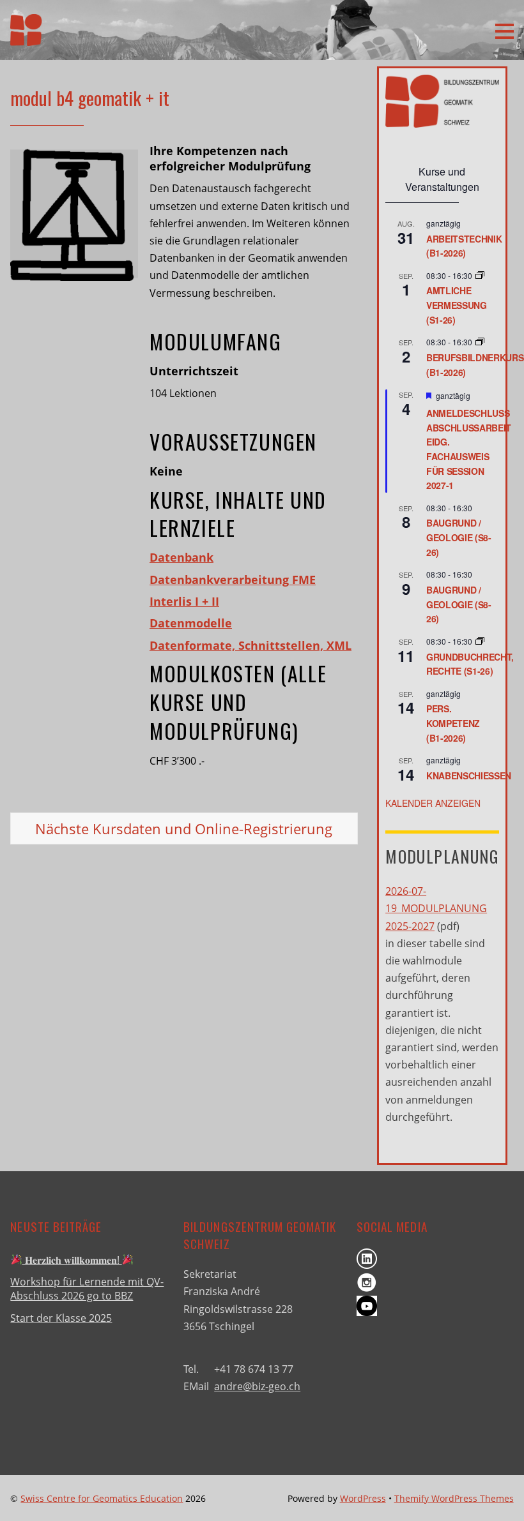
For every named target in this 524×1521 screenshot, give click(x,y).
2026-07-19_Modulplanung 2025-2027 (436, 908)
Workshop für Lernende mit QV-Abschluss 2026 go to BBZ (87, 1289)
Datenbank (181, 557)
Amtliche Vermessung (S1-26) (456, 305)
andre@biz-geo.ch (257, 1386)
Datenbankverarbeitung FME (233, 579)
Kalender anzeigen (433, 803)
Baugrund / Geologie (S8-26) (458, 537)
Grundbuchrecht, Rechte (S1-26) (470, 664)
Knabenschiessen (468, 775)
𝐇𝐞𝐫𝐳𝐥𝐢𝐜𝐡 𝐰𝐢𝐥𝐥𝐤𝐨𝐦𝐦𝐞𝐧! (72, 1260)
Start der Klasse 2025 (61, 1318)
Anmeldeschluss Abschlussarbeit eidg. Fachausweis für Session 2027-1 (468, 449)
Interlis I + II (184, 601)
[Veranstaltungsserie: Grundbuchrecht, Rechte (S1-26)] (479, 641)
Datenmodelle (191, 623)
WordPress (363, 1498)
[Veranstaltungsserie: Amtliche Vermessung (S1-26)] (479, 275)
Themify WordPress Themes (454, 1498)
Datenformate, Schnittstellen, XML (250, 645)
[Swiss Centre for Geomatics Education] (26, 37)
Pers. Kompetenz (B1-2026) (453, 723)
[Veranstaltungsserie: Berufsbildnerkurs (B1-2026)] (479, 341)
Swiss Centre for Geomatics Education (101, 1498)
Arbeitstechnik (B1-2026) (464, 246)
